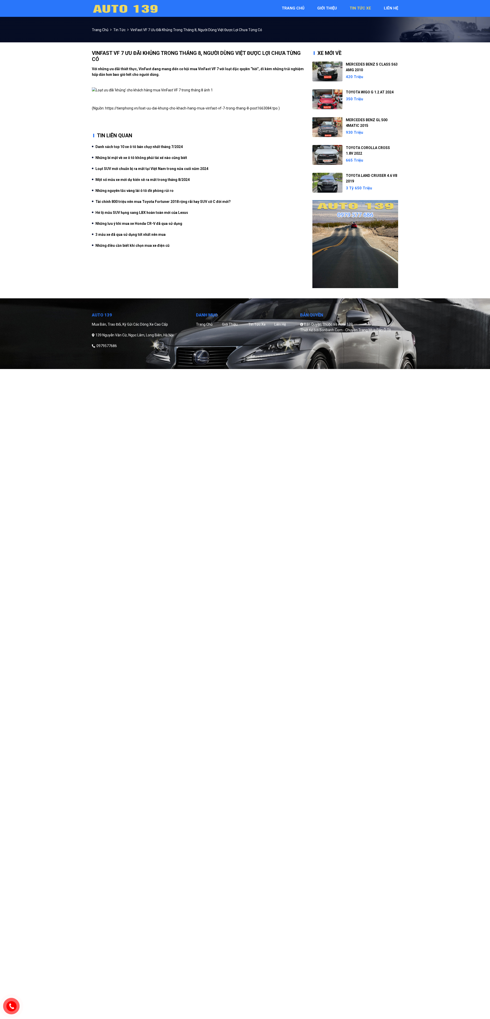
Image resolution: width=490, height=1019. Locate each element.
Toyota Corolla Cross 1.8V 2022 (368, 150)
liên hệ (391, 8)
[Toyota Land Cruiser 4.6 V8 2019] (327, 183)
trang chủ (293, 8)
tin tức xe (360, 8)
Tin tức (119, 30)
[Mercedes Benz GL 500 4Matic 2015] (327, 127)
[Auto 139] (125, 8)
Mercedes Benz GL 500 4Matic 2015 (366, 123)
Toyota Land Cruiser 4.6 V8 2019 (371, 178)
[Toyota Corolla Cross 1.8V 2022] (327, 155)
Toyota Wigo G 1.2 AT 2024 (370, 92)
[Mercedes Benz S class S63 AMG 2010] (327, 71)
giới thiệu (327, 8)
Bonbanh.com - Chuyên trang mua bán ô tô (355, 330)
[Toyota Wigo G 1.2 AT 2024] (327, 99)
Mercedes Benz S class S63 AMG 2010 (372, 67)
